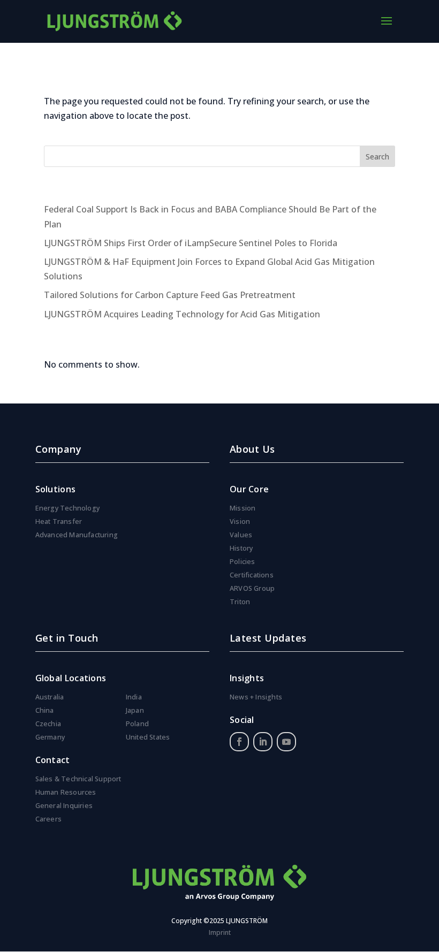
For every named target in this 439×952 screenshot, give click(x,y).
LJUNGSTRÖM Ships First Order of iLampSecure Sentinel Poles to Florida (190, 243)
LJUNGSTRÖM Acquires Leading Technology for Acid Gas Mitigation (182, 314)
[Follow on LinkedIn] (263, 741)
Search (377, 156)
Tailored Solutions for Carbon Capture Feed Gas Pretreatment (170, 295)
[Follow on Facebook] (239, 741)
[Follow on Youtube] (286, 741)
